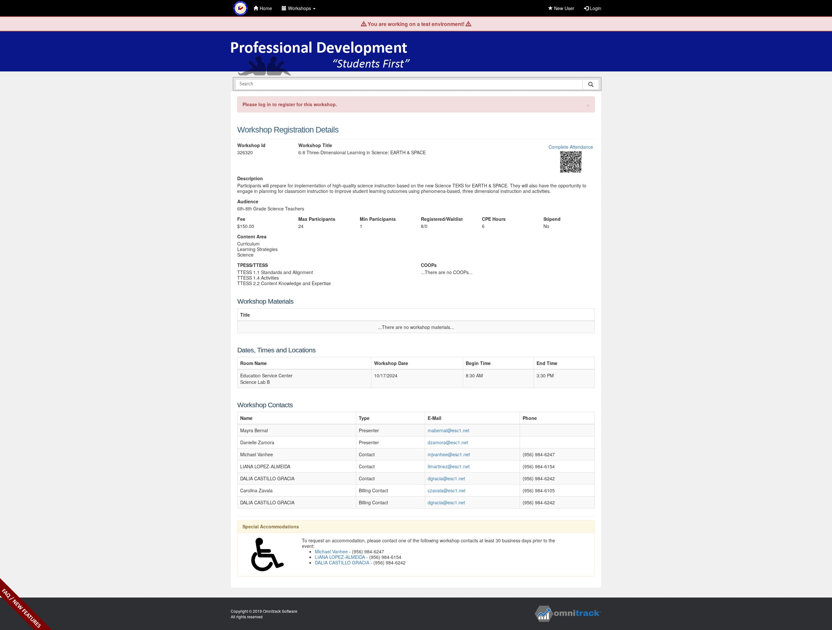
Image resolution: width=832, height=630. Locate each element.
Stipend (552, 219)
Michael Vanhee (331, 551)
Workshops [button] (300, 8)
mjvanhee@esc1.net (449, 454)
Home (266, 8)
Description (250, 178)
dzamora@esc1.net (448, 442)
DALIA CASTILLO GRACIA (342, 562)
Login (595, 8)
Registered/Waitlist (442, 219)
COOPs (429, 265)
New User (563, 8)
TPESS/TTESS (252, 265)
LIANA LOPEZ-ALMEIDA (340, 557)
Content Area (251, 236)
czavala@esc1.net (446, 490)
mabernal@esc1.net (448, 430)
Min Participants (378, 219)
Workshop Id (251, 145)
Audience (247, 201)
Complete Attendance (571, 147)
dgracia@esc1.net (446, 478)
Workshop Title (315, 145)
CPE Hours (494, 219)
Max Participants (316, 219)
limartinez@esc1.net (449, 466)
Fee (241, 219)
